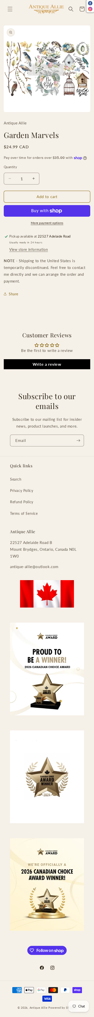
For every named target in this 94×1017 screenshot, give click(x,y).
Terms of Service (24, 513)
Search (16, 479)
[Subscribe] (78, 440)
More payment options (47, 223)
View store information (28, 249)
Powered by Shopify (62, 1007)
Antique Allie (39, 1007)
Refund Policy (21, 502)
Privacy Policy (21, 490)
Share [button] (13, 294)
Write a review (47, 364)
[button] (10, 9)
